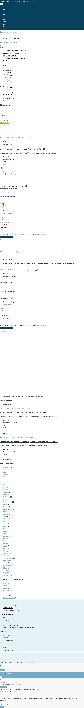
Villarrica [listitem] (5, 570)
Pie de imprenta (7, 637)
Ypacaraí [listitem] (5, 490)
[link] (16, 137)
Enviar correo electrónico (6, 237)
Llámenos (3, 174)
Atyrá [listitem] (4, 521)
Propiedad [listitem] (6, 467)
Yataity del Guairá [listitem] (8, 558)
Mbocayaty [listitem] (6, 568)
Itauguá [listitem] (5, 504)
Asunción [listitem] (5, 492)
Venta (1, 125)
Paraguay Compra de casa (10, 622)
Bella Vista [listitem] (6, 512)
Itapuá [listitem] (5, 588)
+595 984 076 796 (8, 608)
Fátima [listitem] (5, 551)
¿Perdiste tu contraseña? (16, 685)
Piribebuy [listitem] (5, 514)
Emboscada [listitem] (6, 494)
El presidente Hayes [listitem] (9, 598)
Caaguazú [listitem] (6, 595)
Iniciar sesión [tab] (7, 673)
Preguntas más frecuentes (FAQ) (11, 650)
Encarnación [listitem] (6, 565)
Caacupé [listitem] (5, 507)
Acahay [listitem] (5, 524)
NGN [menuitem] (4, 26)
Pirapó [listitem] (5, 573)
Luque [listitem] (5, 526)
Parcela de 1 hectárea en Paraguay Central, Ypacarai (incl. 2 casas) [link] (29, 441)
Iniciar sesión (4, 687)
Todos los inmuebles (10, 46)
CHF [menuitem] (4, 17)
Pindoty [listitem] (5, 548)
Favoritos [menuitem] (10, 98)
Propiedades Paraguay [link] (6, 171)
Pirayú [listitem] (5, 541)
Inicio (4, 98)
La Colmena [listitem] (6, 497)
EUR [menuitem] (4, 9)
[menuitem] (43, 29)
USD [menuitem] (4, 12)
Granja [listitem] (5, 474)
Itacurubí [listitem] (5, 538)
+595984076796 (5, 192)
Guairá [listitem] (5, 593)
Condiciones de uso (41, 234)
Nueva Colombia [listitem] (8, 509)
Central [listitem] (5, 586)
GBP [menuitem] (4, 19)
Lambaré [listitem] (5, 543)
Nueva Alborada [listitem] (7, 485)
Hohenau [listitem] (5, 529)
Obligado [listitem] (5, 519)
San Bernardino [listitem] (7, 502)
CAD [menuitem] (4, 14)
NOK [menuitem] (4, 22)
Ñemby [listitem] (5, 531)
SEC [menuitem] (4, 24)
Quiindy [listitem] (5, 546)
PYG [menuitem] (4, 7)
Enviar (2, 707)
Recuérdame (5, 685)
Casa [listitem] (4, 469)
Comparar (2, 670)
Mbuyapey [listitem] (6, 553)
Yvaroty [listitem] (5, 563)
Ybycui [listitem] (5, 516)
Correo (8, 174)
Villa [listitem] (4, 472)
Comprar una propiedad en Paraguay (12, 625)
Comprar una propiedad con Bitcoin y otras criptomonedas (18, 627)
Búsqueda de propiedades (12, 38)
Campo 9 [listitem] (5, 534)
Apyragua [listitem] (6, 556)
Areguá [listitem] (5, 499)
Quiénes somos (7, 63)
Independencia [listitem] (7, 561)
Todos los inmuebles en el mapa (16, 51)
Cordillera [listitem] (6, 583)
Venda (5, 60)
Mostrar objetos (7, 213)
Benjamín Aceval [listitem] (8, 536)
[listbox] (7, 120)
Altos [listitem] (4, 487)
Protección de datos (8, 640)
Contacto (6, 65)
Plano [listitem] (4, 477)
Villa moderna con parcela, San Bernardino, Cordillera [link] (24, 149)
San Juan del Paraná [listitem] (8, 575)
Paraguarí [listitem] (6, 591)
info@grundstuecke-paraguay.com (12, 610)
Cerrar (7, 670)
